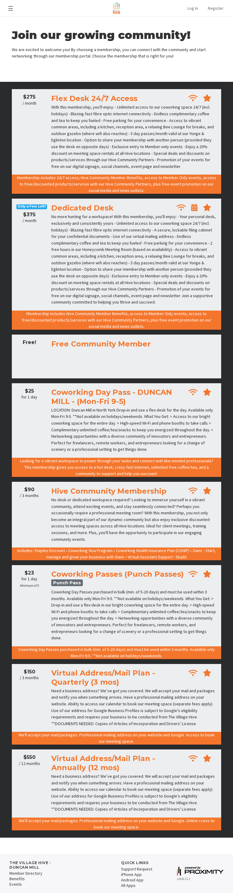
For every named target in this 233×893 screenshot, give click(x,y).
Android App (132, 880)
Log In (192, 8)
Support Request (136, 869)
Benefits (17, 878)
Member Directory (25, 873)
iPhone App (131, 874)
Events (15, 884)
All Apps (128, 885)
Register (216, 8)
